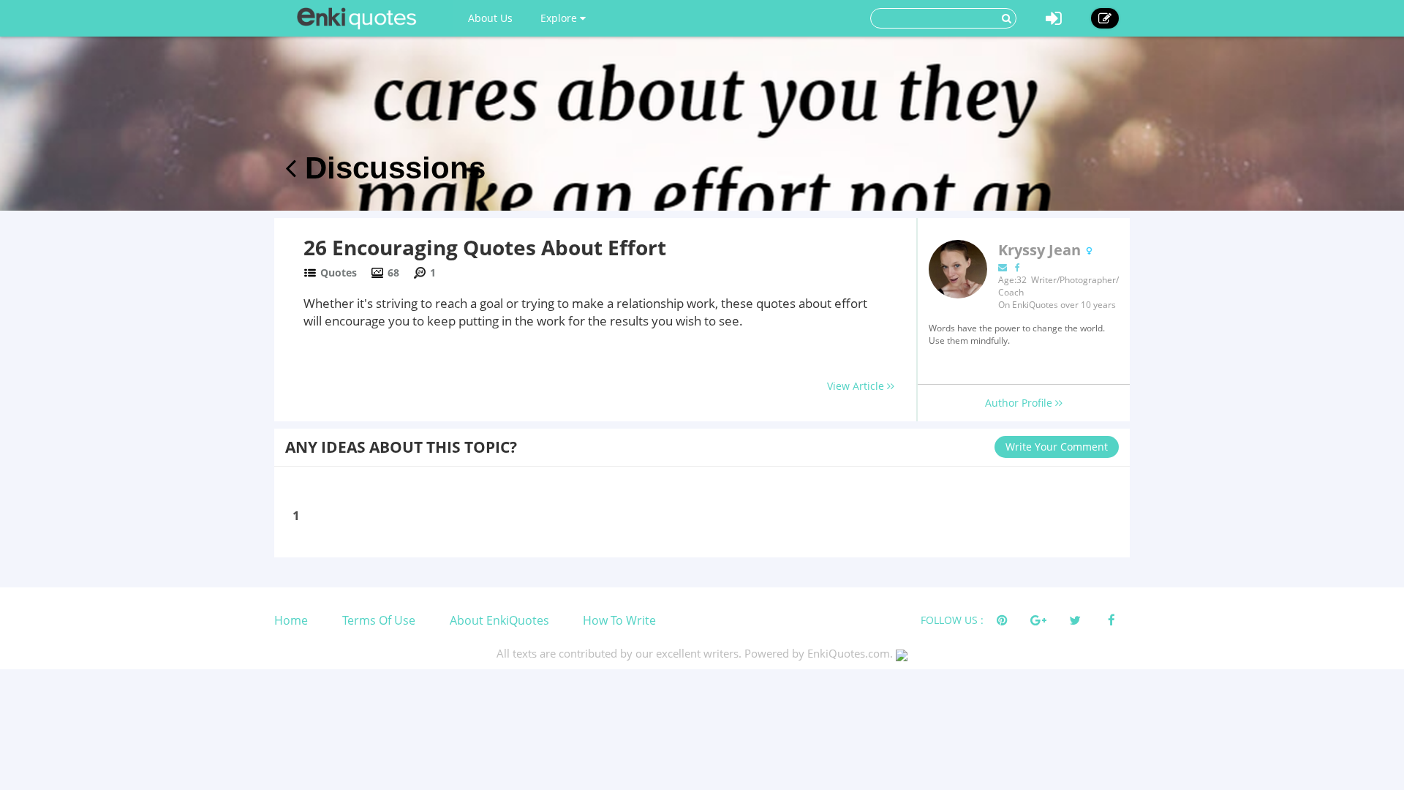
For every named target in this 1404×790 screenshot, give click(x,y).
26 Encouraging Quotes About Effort (484, 247)
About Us (490, 18)
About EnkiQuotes (499, 620)
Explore (560, 18)
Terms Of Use (378, 620)
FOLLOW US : (952, 620)
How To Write (619, 620)
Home (291, 620)
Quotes (338, 272)
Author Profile (1020, 403)
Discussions (391, 168)
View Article (857, 386)
